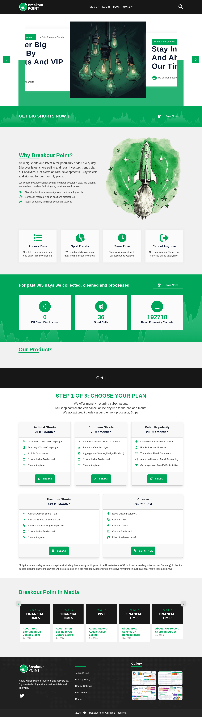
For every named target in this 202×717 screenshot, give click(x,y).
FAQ (168, 569)
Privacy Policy (82, 679)
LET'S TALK (146, 551)
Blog (116, 6)
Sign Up (94, 6)
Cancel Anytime (164, 246)
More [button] (127, 6)
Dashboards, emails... (120, 41)
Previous (18, 604)
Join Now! (172, 116)
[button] (196, 59)
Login (106, 6)
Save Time (122, 246)
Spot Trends (80, 246)
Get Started (165, 41)
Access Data (37, 246)
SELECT (47, 478)
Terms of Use (82, 673)
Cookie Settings (83, 686)
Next (183, 604)
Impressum (81, 692)
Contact (79, 699)
